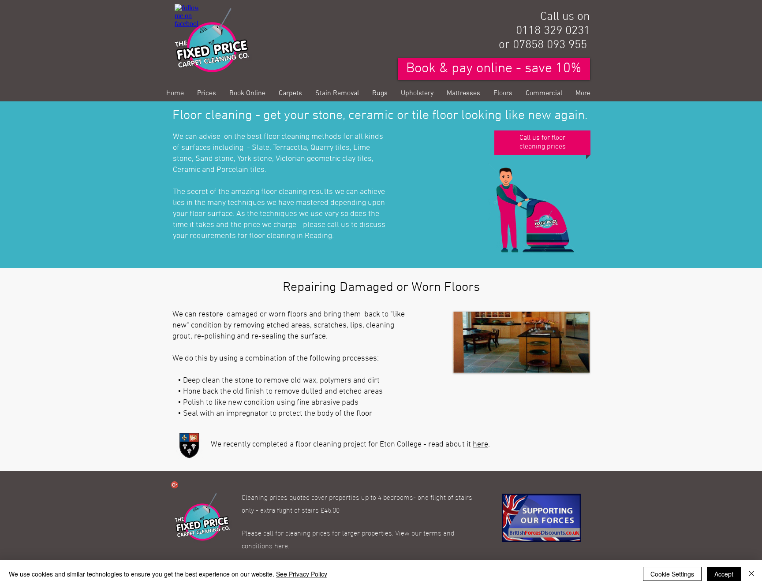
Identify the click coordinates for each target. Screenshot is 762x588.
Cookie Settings (672, 573)
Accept (723, 573)
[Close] (751, 574)
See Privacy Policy (301, 573)
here (480, 444)
